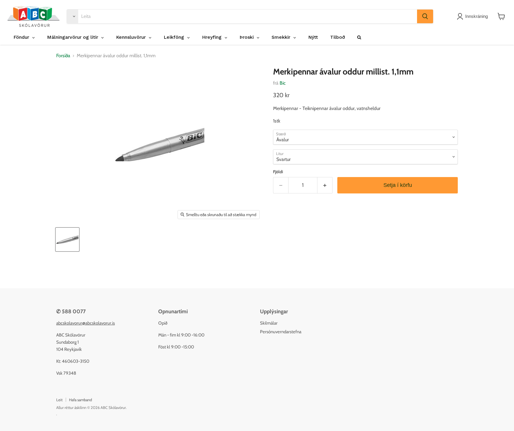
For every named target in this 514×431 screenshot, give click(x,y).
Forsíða (63, 55)
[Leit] (425, 16)
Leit (59, 399)
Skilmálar (269, 323)
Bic (283, 83)
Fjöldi (278, 171)
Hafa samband (80, 399)
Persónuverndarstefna (280, 331)
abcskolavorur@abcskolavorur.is (85, 323)
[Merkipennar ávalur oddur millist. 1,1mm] (67, 239)
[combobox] (247, 16)
